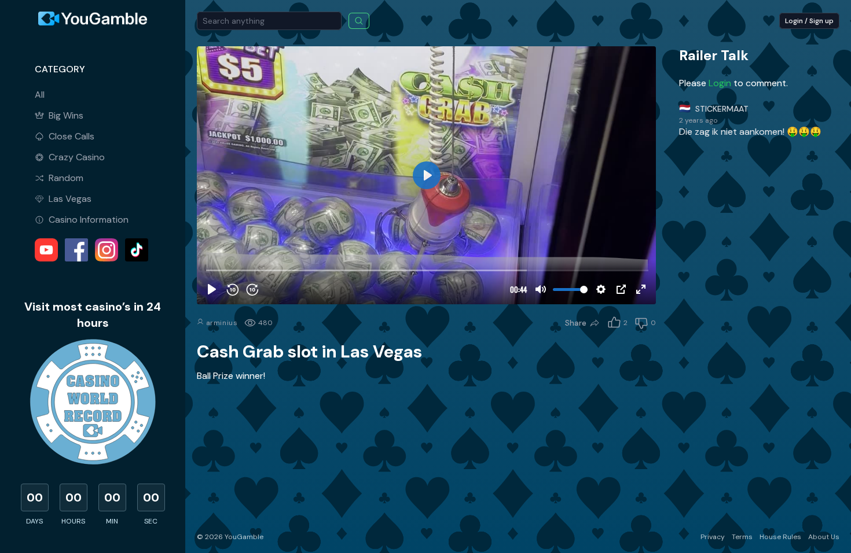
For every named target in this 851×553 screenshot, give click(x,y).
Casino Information (89, 219)
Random (66, 178)
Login (721, 83)
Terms (742, 536)
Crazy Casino (77, 157)
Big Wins (66, 115)
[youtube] (46, 249)
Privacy (712, 536)
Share (575, 323)
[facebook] (76, 249)
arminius (220, 322)
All (40, 95)
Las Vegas (70, 199)
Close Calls (71, 136)
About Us (823, 536)
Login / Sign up (809, 20)
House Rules (780, 536)
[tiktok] (136, 249)
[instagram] (106, 249)
